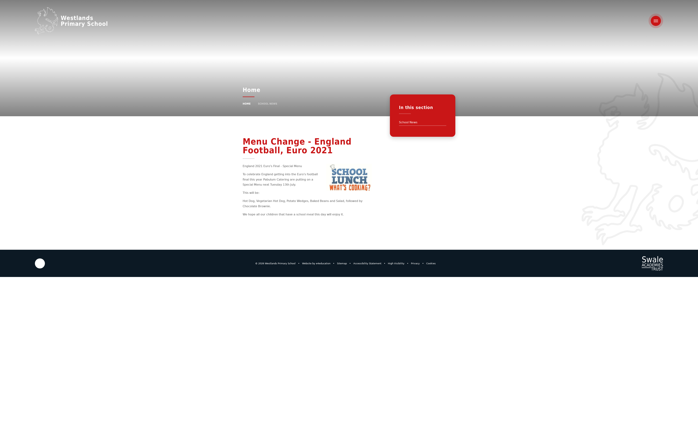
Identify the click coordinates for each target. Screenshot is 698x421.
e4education (323, 263)
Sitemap (342, 263)
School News (267, 103)
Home (247, 103)
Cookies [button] (431, 263)
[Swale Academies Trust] (652, 263)
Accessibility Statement (367, 263)
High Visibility (396, 263)
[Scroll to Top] (40, 263)
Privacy (415, 263)
